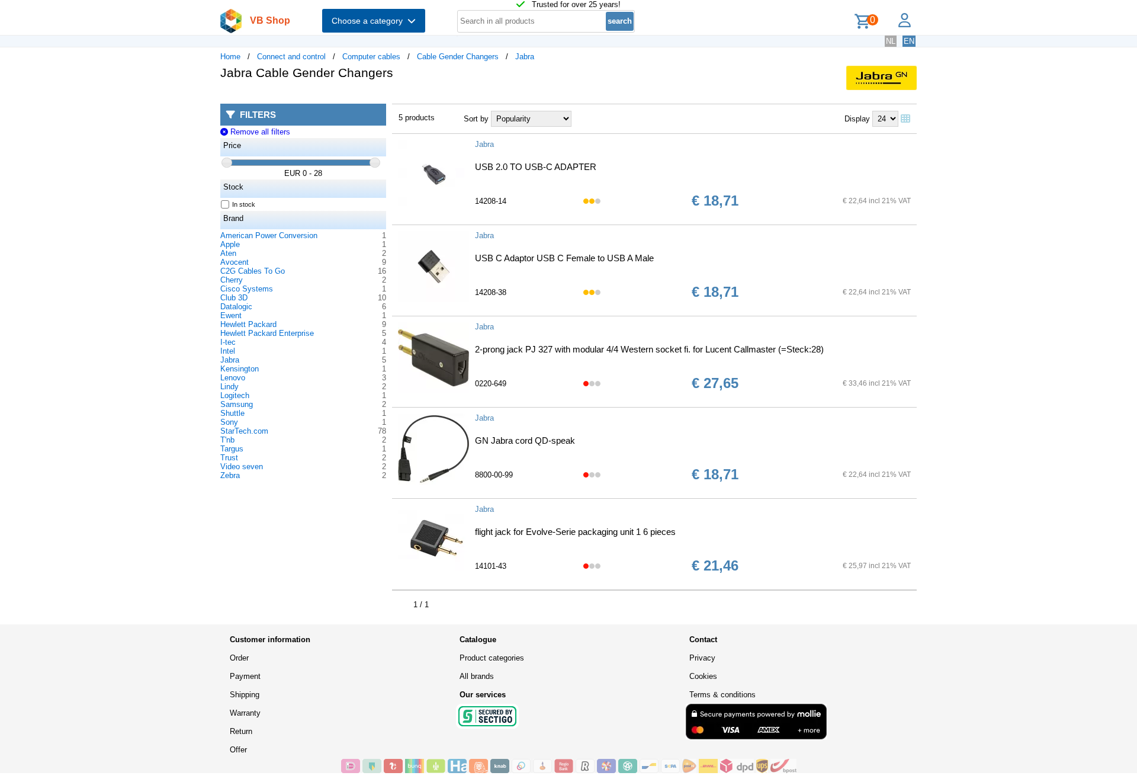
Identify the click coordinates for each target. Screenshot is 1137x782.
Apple (230, 244)
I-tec (228, 342)
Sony (229, 422)
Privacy (702, 657)
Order (239, 657)
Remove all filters (258, 131)
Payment (245, 676)
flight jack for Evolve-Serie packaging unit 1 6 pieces (575, 532)
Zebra (230, 475)
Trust (229, 457)
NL (890, 41)
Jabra (524, 56)
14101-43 (490, 566)
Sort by (476, 118)
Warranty (245, 713)
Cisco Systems (246, 288)
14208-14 (490, 201)
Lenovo (232, 377)
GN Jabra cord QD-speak (525, 440)
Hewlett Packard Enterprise (267, 333)
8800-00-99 (494, 474)
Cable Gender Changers (458, 56)
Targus (231, 448)
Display (857, 118)
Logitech (234, 395)
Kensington (239, 368)
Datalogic (236, 306)
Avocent (234, 262)
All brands (477, 676)
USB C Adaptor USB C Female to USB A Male (564, 258)
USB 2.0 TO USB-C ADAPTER (535, 167)
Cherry (231, 279)
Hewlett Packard (248, 324)
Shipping (244, 694)
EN (909, 41)
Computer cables (371, 56)
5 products (417, 117)
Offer (238, 749)
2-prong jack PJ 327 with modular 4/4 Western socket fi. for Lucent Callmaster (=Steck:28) (649, 349)
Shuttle (232, 413)
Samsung (236, 404)
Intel (227, 351)
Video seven (241, 466)
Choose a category (369, 20)
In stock (243, 204)
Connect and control (291, 56)
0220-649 (490, 383)
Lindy (229, 386)
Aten (228, 253)
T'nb (227, 439)
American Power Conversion (268, 235)
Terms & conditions (722, 694)
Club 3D (234, 297)
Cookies (703, 676)
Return (241, 731)
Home (230, 56)
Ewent (231, 315)
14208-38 (490, 292)
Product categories (492, 657)
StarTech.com (244, 431)
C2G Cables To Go (252, 271)
